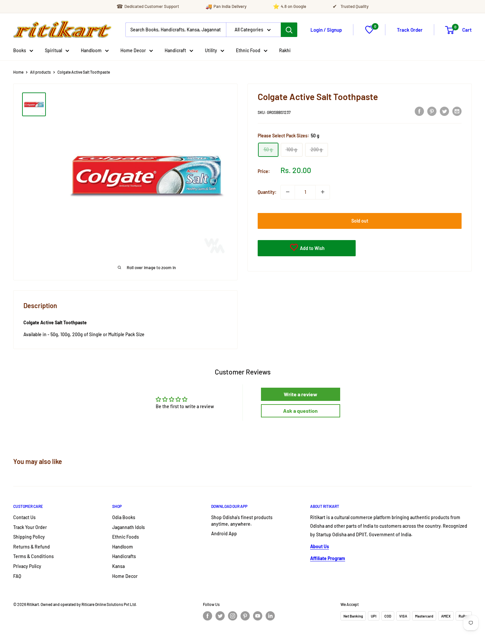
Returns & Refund (31, 546)
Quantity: (267, 192)
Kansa (118, 566)
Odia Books (123, 517)
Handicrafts (124, 556)
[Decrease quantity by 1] (288, 192)
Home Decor (133, 50)
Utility (211, 50)
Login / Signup (326, 30)
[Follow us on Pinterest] (245, 615)
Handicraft (175, 50)
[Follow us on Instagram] (232, 615)
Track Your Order (30, 527)
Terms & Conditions (33, 556)
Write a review (300, 394)
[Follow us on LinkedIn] (270, 615)
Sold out (359, 220)
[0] (369, 32)
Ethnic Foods (125, 537)
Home (18, 72)
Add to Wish (312, 248)
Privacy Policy (27, 566)
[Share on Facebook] (419, 111)
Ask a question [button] (300, 410)
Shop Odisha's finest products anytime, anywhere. (242, 520)
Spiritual (53, 50)
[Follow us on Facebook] (207, 615)
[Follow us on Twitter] (220, 615)
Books (19, 50)
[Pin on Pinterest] (431, 111)
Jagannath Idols (128, 527)
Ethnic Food (248, 50)
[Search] (289, 29)
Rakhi (285, 50)
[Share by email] (457, 111)
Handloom (91, 50)
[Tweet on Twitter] (444, 111)
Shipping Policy (29, 537)
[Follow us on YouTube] (257, 615)
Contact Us (24, 517)
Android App (224, 533)
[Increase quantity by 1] (323, 192)
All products (40, 72)
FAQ (17, 576)
